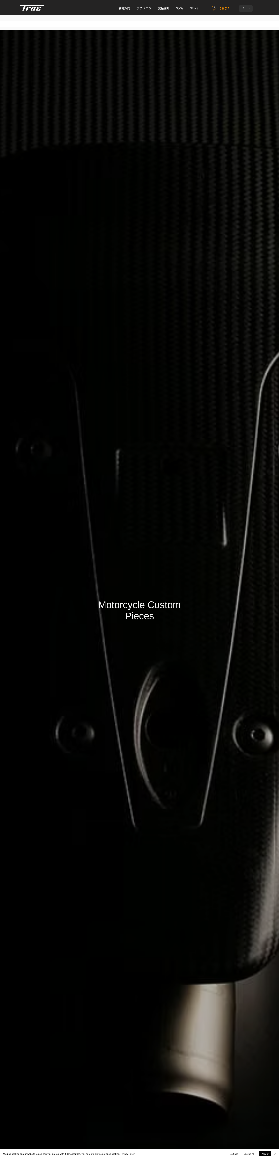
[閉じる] (275, 1153)
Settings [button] (234, 1153)
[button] (214, 8)
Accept (265, 1153)
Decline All (248, 1153)
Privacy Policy (128, 1153)
